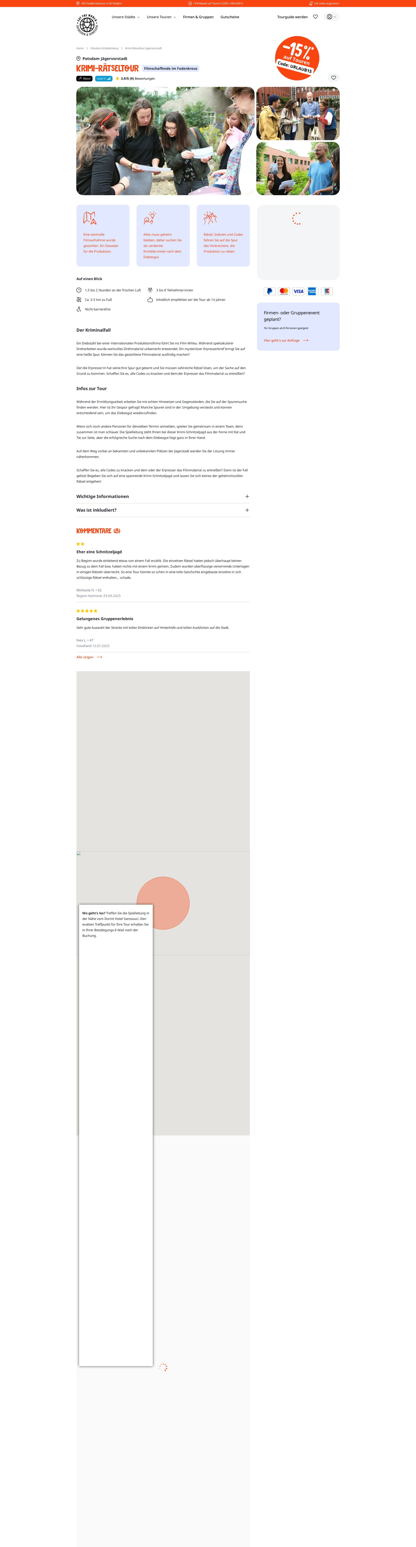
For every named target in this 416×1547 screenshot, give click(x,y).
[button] (334, 78)
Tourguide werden (292, 17)
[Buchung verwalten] (331, 16)
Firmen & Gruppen (198, 17)
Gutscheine (230, 17)
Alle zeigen (84, 657)
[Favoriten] (315, 16)
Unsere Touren (159, 17)
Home (80, 48)
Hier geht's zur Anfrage (282, 340)
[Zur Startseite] (87, 25)
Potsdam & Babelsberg (104, 48)
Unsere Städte (123, 17)
